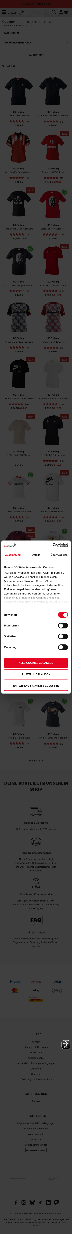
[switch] (63, 625)
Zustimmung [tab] (13, 554)
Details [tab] (36, 554)
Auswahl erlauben (36, 674)
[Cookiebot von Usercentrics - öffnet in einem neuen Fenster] (52, 545)
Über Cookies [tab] (59, 554)
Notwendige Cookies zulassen (36, 685)
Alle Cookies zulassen (36, 662)
